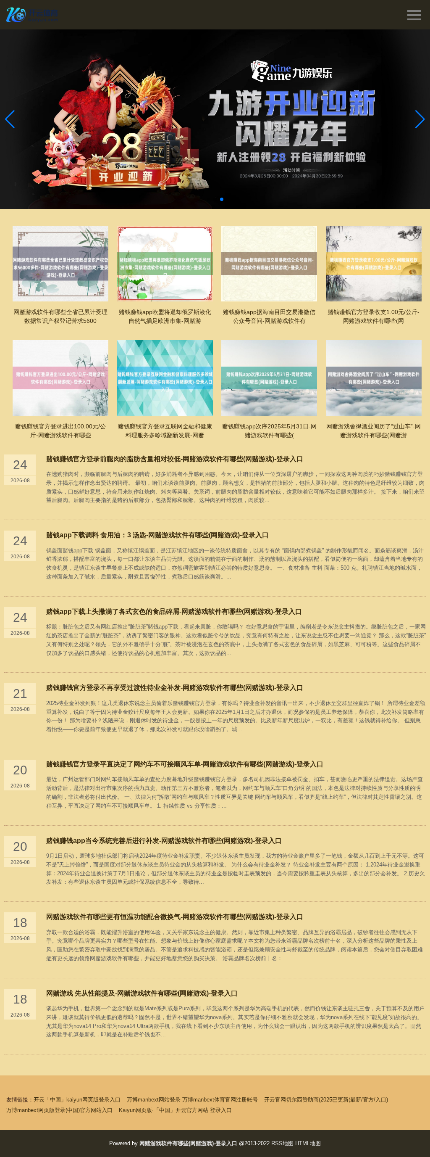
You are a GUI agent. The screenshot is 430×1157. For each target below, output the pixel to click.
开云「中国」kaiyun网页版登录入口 (77, 1099)
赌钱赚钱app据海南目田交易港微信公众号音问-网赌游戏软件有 (269, 316)
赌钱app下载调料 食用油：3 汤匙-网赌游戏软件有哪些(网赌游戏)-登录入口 (157, 535)
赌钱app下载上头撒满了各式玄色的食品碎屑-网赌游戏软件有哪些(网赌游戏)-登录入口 (174, 611)
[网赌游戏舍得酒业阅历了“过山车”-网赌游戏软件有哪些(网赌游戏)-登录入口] (374, 378)
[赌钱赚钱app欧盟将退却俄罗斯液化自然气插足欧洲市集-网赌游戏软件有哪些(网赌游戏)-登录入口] (165, 263)
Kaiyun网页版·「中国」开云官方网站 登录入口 (175, 1110)
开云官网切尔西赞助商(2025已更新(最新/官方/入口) (326, 1099)
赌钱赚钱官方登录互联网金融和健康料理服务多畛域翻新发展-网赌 (165, 430)
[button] (420, 119)
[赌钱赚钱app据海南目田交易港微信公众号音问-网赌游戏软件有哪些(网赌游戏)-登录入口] (269, 263)
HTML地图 (308, 1143)
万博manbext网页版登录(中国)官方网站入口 (59, 1110)
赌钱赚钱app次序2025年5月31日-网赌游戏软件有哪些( (269, 430)
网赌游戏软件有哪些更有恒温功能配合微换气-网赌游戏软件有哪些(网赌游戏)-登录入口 (174, 916)
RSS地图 (282, 1143)
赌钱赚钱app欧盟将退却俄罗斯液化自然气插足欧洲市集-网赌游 (165, 316)
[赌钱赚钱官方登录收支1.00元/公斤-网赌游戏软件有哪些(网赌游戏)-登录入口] (374, 263)
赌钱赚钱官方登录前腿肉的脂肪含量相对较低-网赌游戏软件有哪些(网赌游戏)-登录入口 (174, 458)
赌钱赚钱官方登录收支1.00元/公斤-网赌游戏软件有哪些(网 (374, 316)
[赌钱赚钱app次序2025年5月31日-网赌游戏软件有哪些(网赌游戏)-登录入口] (269, 378)
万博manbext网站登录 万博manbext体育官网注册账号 (192, 1099)
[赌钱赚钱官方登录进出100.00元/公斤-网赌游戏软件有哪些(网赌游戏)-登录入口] (60, 378)
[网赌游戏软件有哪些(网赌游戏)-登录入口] (33, 14)
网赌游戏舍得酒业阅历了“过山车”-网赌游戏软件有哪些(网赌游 (373, 430)
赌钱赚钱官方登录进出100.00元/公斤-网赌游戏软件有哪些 (60, 430)
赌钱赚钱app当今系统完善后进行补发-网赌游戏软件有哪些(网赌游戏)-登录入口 (164, 840)
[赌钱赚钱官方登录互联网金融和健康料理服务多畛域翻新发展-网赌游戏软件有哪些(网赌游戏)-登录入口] (165, 378)
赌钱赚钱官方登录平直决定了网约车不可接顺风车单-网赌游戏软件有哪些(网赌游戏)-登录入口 (184, 764)
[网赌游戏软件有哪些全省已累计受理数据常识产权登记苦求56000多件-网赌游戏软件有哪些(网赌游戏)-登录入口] (60, 263)
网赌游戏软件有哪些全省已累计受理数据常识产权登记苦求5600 (60, 316)
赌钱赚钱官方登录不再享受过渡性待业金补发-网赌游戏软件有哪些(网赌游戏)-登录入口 (174, 687)
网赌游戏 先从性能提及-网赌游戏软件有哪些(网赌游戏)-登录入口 (142, 993)
